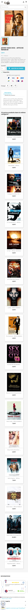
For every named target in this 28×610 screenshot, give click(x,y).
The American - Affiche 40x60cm (14, 336)
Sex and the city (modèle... (14, 364)
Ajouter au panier (15, 68)
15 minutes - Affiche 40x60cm (14, 137)
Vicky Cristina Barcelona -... (14, 450)
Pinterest (15, 85)
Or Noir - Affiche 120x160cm (14, 251)
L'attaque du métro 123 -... (14, 194)
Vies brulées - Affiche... (14, 165)
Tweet (11, 85)
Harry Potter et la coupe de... (14, 535)
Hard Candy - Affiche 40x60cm (14, 421)
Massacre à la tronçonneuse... (14, 393)
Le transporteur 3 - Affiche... (14, 222)
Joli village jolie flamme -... (14, 279)
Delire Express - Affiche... (14, 478)
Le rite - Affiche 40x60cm (14, 307)
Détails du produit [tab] (10, 95)
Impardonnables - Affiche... (14, 563)
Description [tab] (7, 92)
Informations (5, 576)
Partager (7, 85)
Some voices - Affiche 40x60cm (14, 506)
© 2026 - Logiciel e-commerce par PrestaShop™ (13, 608)
